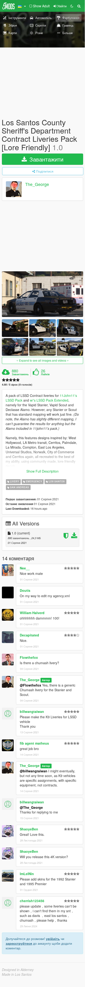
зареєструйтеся (19, 943)
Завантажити (45, 159)
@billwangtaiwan (33, 771)
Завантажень (20, 374)
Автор (46, 680)
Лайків (45, 374)
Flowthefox (29, 657)
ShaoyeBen (29, 829)
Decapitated (29, 635)
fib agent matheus (34, 743)
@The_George (31, 807)
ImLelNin (27, 873)
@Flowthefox (30, 685)
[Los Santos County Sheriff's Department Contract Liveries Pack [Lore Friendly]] (42, 294)
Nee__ (25, 568)
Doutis (25, 590)
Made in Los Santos (17, 974)
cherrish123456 (32, 900)
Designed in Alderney (18, 969)
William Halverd (32, 612)
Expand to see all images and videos (42, 360)
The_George (37, 184)
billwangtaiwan (32, 711)
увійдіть (53, 938)
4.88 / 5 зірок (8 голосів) (17, 384)
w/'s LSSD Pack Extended (49, 400)
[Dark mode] (72, 6)
